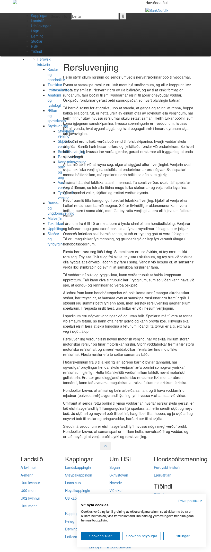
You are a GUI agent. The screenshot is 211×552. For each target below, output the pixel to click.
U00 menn (29, 490)
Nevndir (115, 482)
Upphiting (55, 228)
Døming (37, 36)
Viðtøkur (116, 490)
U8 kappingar (76, 498)
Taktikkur (55, 84)
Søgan (114, 467)
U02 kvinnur (30, 498)
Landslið (38, 20)
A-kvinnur (28, 467)
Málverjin (55, 218)
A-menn (27, 475)
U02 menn (29, 505)
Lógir (35, 30)
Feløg (69, 521)
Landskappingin (78, 467)
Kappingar (39, 15)
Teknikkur (55, 223)
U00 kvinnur (30, 482)
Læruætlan (162, 475)
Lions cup (73, 482)
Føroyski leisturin (44, 61)
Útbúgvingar (41, 25)
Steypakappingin (78, 475)
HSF (34, 46)
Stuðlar (36, 41)
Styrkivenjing (58, 125)
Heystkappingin (77, 490)
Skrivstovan (118, 475)
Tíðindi (36, 51)
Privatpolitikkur (190, 500)
